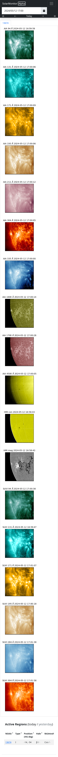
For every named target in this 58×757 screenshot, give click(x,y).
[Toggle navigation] (51, 4)
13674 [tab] (5, 23)
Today (29, 16)
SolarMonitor (13, 3)
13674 (8, 742)
